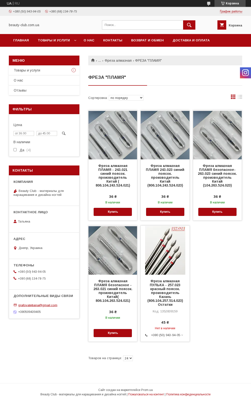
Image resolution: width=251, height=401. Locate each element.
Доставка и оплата (191, 40)
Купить (113, 211)
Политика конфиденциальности (188, 394)
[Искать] (189, 25)
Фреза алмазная (118, 60)
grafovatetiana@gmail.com (37, 305)
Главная (21, 40)
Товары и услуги (54, 40)
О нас (89, 40)
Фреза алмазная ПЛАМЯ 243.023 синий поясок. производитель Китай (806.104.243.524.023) (165, 175)
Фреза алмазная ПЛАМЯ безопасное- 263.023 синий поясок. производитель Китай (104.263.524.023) (217, 175)
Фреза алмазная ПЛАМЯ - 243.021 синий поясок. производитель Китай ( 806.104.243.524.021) (113, 175)
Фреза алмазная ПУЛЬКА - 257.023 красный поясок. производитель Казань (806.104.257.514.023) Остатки (165, 293)
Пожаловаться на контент (146, 394)
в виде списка (240, 97)
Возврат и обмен (147, 40)
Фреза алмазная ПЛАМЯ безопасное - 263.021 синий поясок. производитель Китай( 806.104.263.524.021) (112, 291)
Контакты (112, 40)
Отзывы (20, 90)
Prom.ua (147, 390)
